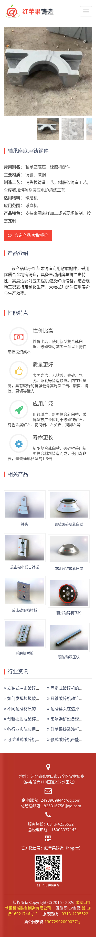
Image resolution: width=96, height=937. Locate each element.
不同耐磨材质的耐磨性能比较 (33, 708)
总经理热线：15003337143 (52, 829)
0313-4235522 (75, 913)
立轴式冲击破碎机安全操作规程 (35, 688)
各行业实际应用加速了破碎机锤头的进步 (43, 729)
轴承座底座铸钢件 (28, 151)
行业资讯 (18, 671)
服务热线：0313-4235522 (51, 824)
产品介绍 (18, 253)
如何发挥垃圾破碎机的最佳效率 (35, 698)
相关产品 (18, 474)
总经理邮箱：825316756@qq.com (51, 805)
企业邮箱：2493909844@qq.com (51, 800)
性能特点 (18, 313)
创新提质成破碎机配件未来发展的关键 (41, 719)
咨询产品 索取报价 (31, 235)
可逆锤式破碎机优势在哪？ (31, 739)
